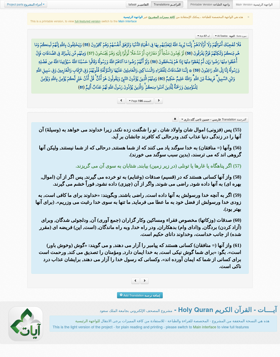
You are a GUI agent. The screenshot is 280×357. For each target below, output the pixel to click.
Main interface (127, 21)
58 (154, 61)
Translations (167, 4)
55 (86, 44)
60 (161, 78)
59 (197, 70)
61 (81, 87)
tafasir (139, 4)
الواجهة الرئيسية (133, 17)
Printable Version (210, 4)
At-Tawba (231, 36)
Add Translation (141, 295)
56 (189, 53)
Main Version (254, 4)
